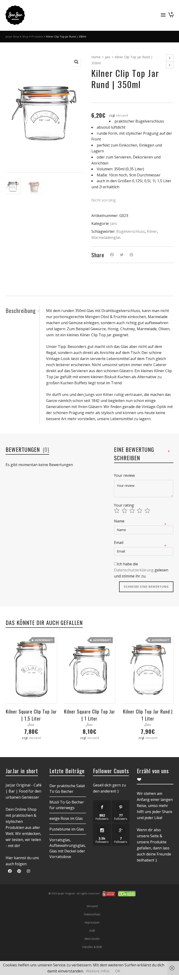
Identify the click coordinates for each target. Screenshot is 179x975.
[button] (76, 62)
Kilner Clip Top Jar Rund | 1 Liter (148, 715)
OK (117, 971)
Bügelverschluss (130, 231)
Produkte (37, 36)
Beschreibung (21, 310)
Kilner (152, 231)
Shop (25, 36)
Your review (125, 475)
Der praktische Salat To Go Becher (67, 788)
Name (119, 521)
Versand (122, 115)
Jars (107, 57)
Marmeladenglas (106, 237)
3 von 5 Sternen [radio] (132, 510)
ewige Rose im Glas (66, 818)
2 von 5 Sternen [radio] (125, 510)
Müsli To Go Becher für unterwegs (66, 805)
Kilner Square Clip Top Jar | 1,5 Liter (31, 715)
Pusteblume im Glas (66, 829)
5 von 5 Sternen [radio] (148, 510)
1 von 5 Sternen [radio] (117, 510)
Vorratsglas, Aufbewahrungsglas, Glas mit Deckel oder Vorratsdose (67, 848)
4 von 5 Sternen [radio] (140, 510)
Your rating (124, 505)
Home (96, 57)
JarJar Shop (12, 36)
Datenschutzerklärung (134, 570)
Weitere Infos (98, 971)
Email (119, 542)
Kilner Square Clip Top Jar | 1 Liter (89, 715)
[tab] (22, 310)
